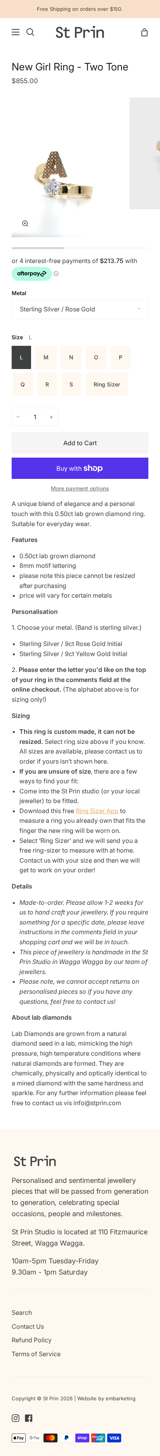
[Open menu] (10, 32)
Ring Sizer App (97, 811)
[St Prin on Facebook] (29, 1418)
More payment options (80, 488)
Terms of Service (36, 1354)
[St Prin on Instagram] (15, 1418)
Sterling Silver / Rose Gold (57, 309)
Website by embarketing (106, 1398)
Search (22, 1312)
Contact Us (28, 1326)
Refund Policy (32, 1340)
